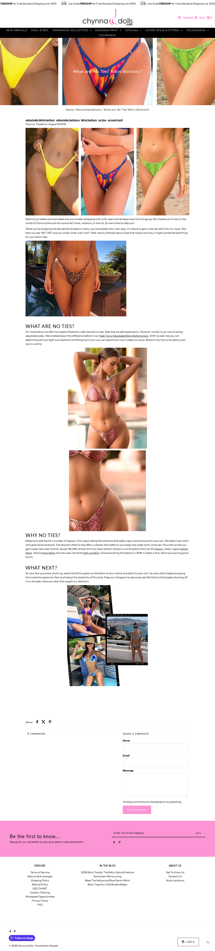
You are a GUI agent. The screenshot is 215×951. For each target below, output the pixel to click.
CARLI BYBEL (40, 30)
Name (126, 740)
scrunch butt (115, 120)
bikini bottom (89, 120)
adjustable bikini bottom (40, 120)
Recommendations (88, 109)
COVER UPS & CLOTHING (162, 30)
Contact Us (175, 876)
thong (158, 548)
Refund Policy (40, 884)
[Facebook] (114, 843)
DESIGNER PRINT (106, 30)
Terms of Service (40, 872)
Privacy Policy (40, 900)
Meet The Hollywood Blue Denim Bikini (107, 880)
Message (128, 770)
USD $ (190, 941)
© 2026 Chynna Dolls (21, 945)
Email (126, 755)
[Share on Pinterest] (50, 722)
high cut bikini (91, 553)
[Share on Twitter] (43, 722)
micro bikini (48, 553)
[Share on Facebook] (37, 722)
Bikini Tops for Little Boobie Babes (107, 884)
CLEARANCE (107, 35)
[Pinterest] (119, 843)
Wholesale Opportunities (40, 896)
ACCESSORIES (195, 30)
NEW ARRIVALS (16, 30)
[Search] (179, 17)
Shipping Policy (40, 880)
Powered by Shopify (46, 945)
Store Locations (175, 880)
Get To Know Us (175, 872)
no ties (102, 120)
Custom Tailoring (40, 892)
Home (70, 109)
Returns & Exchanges (40, 876)
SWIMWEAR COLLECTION (70, 30)
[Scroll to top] (208, 942)
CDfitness (131, 30)
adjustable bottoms (68, 120)
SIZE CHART (40, 888)
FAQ (39, 904)
